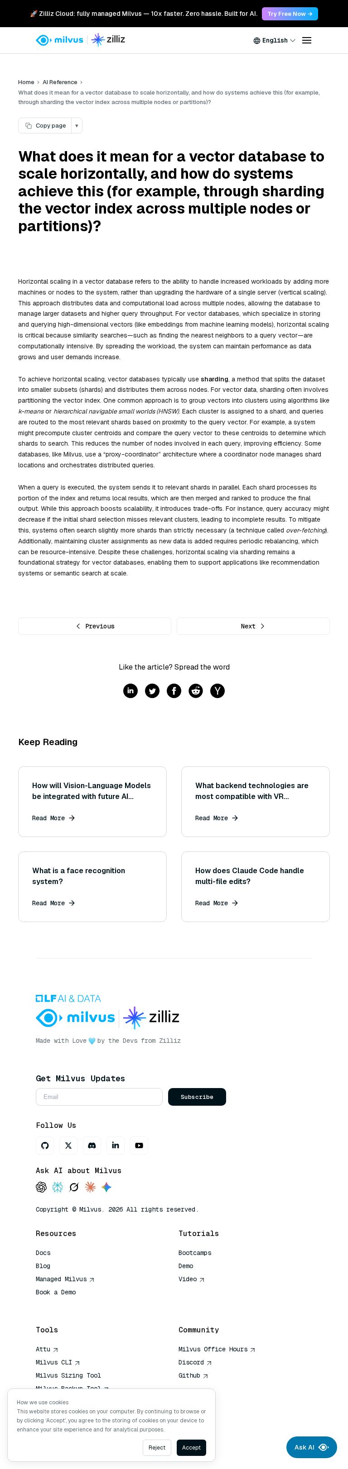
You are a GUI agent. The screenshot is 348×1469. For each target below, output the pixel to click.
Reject (157, 1447)
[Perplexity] (57, 1188)
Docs (43, 1253)
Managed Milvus (61, 1279)
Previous (99, 626)
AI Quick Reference (68, 1305)
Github (189, 1375)
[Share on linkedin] (130, 691)
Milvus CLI (54, 1362)
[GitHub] (45, 1145)
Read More (48, 818)
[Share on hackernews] (217, 691)
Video (188, 1279)
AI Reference (60, 82)
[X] (68, 1145)
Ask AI (304, 1447)
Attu (43, 1349)
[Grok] (73, 1188)
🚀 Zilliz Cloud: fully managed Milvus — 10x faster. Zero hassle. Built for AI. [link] (143, 14)
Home (26, 82)
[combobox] (274, 40)
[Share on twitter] (152, 691)
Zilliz (170, 1040)
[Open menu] (306, 40)
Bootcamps (195, 1253)
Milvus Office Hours (213, 1349)
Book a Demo (56, 1292)
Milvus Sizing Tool (68, 1375)
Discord (191, 1362)
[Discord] (92, 1145)
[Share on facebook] (174, 691)
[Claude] (90, 1188)
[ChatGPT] (41, 1188)
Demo (186, 1266)
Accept (191, 1447)
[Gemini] (106, 1188)
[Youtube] (139, 1145)
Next (248, 626)
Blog (43, 1266)
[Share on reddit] (195, 691)
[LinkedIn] (115, 1145)
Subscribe (197, 1097)
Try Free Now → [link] (290, 14)
